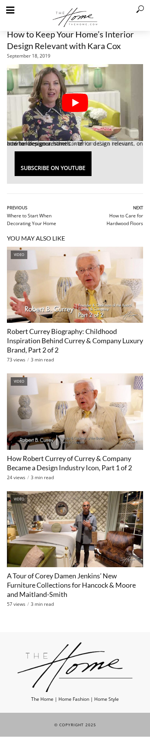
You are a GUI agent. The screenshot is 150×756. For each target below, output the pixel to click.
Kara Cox (65, 143)
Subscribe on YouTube (53, 167)
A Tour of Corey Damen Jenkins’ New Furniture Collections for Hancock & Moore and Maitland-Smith (71, 584)
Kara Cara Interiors (109, 143)
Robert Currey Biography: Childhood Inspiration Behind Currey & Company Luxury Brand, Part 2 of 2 (75, 340)
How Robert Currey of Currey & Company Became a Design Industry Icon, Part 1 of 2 (69, 463)
